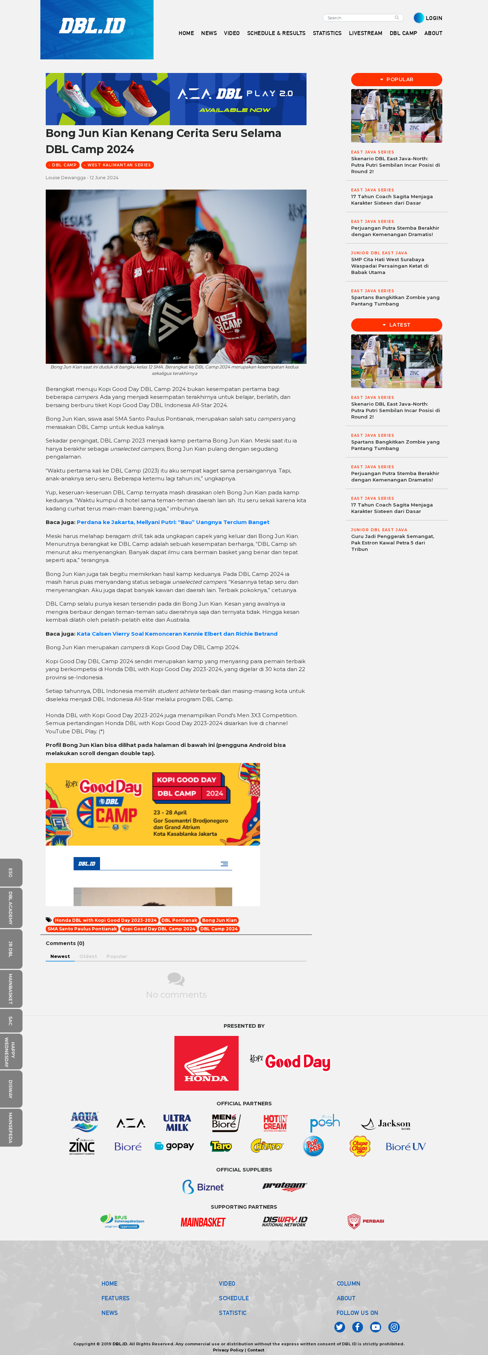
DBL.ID (120, 1343)
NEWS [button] (209, 33)
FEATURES (115, 1298)
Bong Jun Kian (219, 920)
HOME (186, 33)
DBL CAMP (403, 33)
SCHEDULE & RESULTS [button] (276, 33)
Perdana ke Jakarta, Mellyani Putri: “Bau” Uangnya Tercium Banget (173, 522)
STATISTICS (327, 33)
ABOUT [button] (433, 33)
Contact (255, 1349)
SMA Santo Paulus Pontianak (82, 928)
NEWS (109, 1312)
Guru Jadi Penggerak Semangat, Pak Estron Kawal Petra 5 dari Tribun (392, 542)
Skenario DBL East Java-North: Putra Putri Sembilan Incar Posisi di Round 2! (395, 165)
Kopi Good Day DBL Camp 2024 (158, 928)
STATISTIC (233, 1312)
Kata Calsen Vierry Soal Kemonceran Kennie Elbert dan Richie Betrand (177, 633)
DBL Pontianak (179, 920)
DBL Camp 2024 (219, 928)
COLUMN (349, 1283)
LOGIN (434, 18)
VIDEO (232, 33)
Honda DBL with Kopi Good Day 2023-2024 (106, 920)
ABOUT (346, 1298)
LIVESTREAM (366, 33)
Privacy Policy (228, 1349)
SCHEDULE (234, 1298)
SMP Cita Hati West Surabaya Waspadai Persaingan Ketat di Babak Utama (390, 265)
